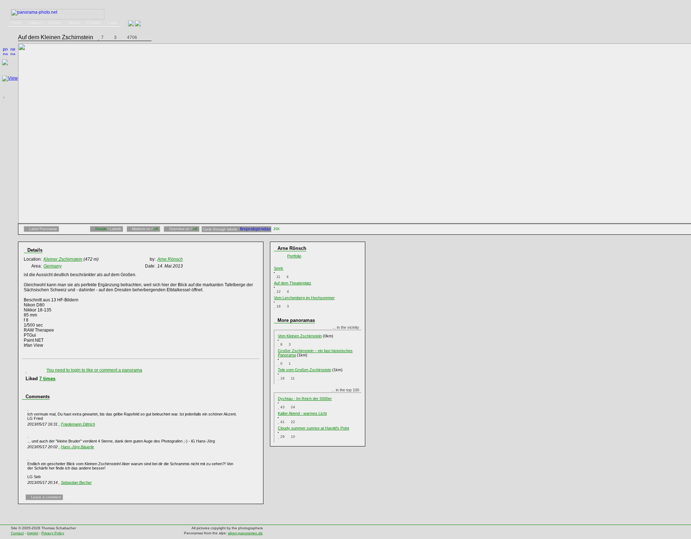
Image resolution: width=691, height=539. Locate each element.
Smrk (278, 268)
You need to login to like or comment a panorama (94, 370)
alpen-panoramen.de (245, 533)
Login (112, 23)
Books (74, 23)
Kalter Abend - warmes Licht (302, 413)
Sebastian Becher (76, 482)
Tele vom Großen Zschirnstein (304, 370)
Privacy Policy (52, 533)
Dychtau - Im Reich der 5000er (305, 398)
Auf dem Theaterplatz (292, 283)
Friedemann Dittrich (78, 424)
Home (16, 23)
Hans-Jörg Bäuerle (77, 447)
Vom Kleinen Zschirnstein (300, 336)
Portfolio (294, 256)
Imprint (32, 533)
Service (55, 23)
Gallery (34, 23)
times (47, 378)
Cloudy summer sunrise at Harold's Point (313, 428)
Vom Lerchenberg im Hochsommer (304, 298)
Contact (94, 23)
